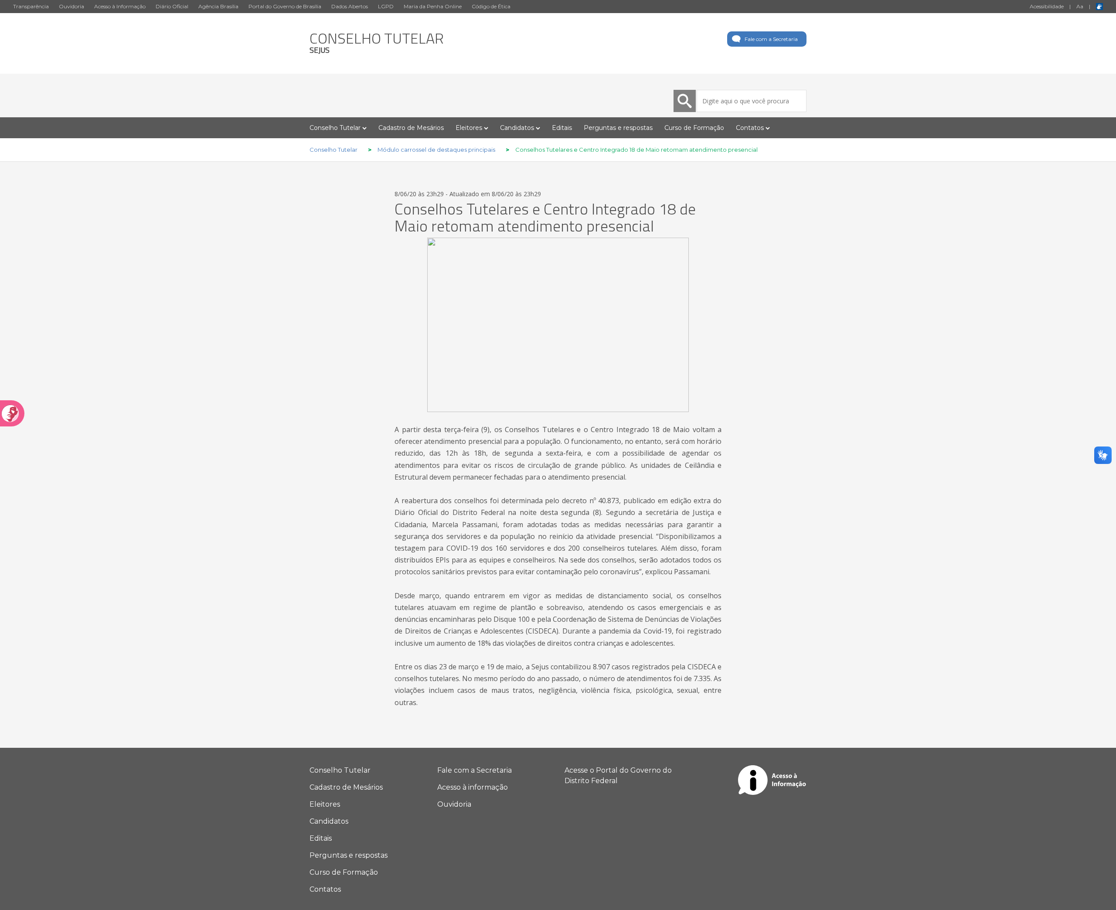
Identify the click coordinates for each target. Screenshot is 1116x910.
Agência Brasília (218, 6)
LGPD (386, 6)
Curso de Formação (694, 128)
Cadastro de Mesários (411, 128)
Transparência (31, 6)
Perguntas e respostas (618, 128)
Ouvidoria (71, 6)
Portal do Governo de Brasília (284, 6)
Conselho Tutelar (340, 770)
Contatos (325, 889)
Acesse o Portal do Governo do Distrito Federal (618, 775)
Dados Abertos (349, 6)
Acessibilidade (1047, 6)
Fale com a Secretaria (771, 39)
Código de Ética (491, 6)
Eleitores (325, 804)
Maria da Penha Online (433, 6)
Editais (562, 128)
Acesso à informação (472, 787)
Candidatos (329, 821)
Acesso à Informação (120, 6)
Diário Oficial (172, 6)
